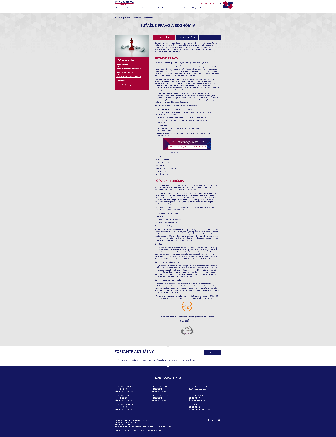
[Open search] (202, 3)
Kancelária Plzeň (195, 396)
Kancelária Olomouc (124, 405)
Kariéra (202, 8)
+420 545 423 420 (121, 398)
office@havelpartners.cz (160, 391)
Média (183, 8)
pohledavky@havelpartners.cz (199, 409)
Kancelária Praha (159, 387)
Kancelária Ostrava (160, 396)
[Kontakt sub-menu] (218, 8)
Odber (212, 352)
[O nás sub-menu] (122, 8)
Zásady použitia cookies (125, 422)
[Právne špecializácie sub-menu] (154, 8)
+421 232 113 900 (121, 389)
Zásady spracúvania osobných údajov (131, 420)
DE (214, 3)
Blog (194, 8)
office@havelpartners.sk (124, 391)
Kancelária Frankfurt (197, 387)
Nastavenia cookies (123, 424)
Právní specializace (124, 18)
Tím (128, 8)
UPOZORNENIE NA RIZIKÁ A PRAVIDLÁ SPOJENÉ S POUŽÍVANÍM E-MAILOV (143, 426)
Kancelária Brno (122, 396)
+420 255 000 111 (157, 389)
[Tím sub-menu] (132, 8)
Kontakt (212, 8)
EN (210, 3)
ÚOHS (173, 71)
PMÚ (204, 73)
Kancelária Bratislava (124, 387)
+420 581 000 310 (121, 407)
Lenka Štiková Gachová (125, 72)
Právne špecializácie (143, 8)
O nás (118, 8)
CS (206, 3)
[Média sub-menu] (188, 8)
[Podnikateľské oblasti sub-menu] (176, 8)
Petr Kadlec (120, 81)
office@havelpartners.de (197, 389)
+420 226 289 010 (194, 407)
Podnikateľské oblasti (166, 8)
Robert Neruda (122, 64)
